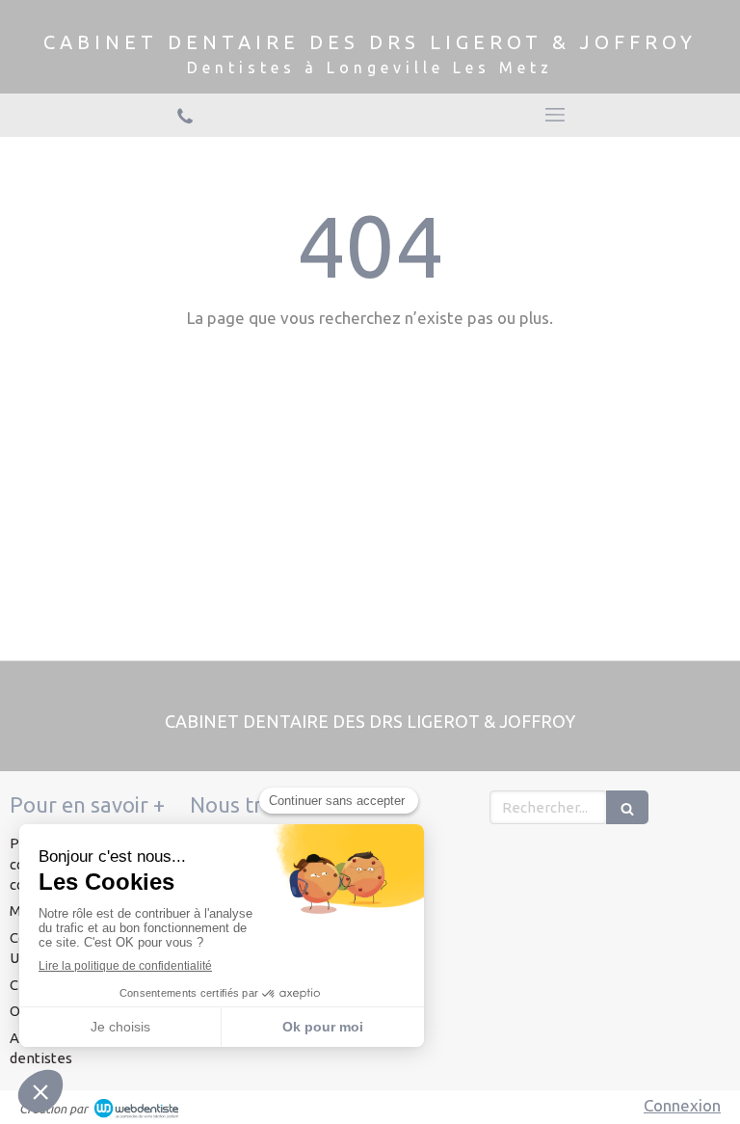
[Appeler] (185, 115)
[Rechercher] (627, 807)
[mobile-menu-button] (555, 114)
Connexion (682, 1105)
